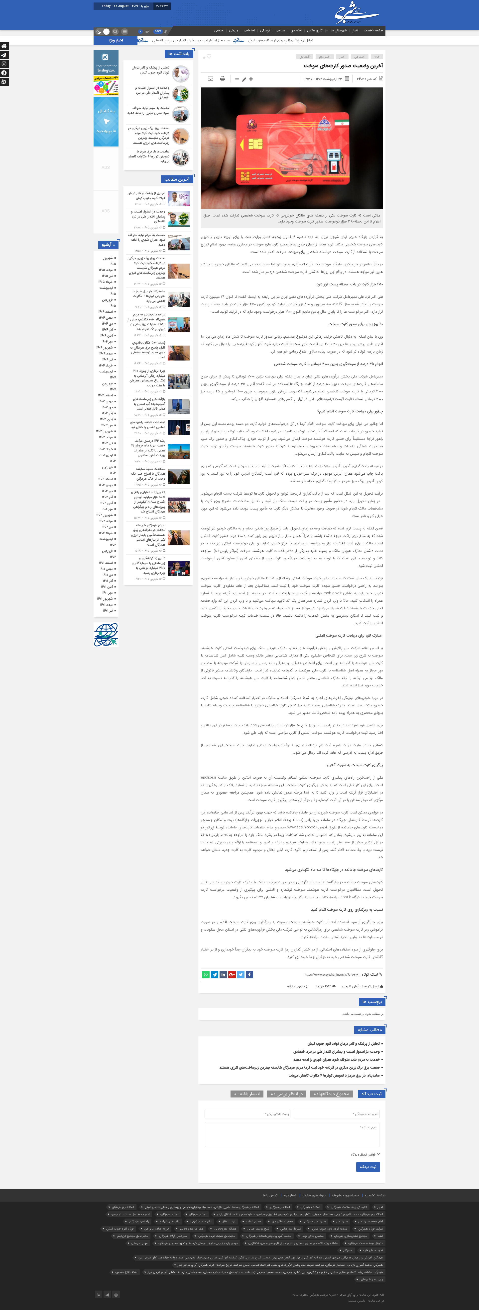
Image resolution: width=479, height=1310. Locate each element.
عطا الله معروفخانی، (191, 1228)
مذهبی (219, 30)
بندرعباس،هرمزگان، (314, 1221)
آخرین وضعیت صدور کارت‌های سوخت (343, 66)
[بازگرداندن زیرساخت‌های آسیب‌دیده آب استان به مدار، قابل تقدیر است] (158, 407)
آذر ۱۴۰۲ (107, 497)
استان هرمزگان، (169, 1214)
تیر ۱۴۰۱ (108, 610)
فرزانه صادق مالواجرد (156, 1228)
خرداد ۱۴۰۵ (105, 282)
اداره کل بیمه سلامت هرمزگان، (349, 1207)
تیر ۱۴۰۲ (107, 527)
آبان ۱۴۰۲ (106, 503)
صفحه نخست (373, 30)
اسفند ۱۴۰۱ (106, 563)
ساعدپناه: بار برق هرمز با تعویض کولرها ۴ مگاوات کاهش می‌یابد (334, 1075)
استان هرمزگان (197, 1214)
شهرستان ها (339, 30)
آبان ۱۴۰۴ (106, 335)
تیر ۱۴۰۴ (107, 359)
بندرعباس (342, 1221)
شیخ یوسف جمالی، (258, 1228)
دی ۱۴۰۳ (107, 407)
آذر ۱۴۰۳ (107, 413)
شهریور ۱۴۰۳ (104, 431)
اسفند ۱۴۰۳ (105, 395)
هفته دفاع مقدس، (126, 1272)
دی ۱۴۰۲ (107, 491)
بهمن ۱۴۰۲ (106, 485)
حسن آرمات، (253, 1221)
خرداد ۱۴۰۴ (106, 365)
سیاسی (280, 30)
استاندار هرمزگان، (279, 1207)
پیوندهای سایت (314, 1195)
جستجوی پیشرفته (345, 1195)
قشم (380, 1236)
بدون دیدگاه (296, 986)
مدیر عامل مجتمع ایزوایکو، (132, 1236)
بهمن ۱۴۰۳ (106, 401)
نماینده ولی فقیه (373, 1250)
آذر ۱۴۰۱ (108, 580)
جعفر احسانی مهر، (282, 1221)
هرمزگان (348, 1250)
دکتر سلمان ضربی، (201, 1221)
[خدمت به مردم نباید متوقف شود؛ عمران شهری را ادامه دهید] (158, 114)
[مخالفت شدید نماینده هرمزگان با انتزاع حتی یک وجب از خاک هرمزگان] (158, 477)
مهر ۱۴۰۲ (107, 509)
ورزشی (233, 30)
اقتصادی (296, 30)
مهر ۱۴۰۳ (107, 425)
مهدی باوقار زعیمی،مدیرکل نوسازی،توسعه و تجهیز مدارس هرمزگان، (198, 1243)
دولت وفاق (228, 1221)
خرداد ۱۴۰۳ (106, 449)
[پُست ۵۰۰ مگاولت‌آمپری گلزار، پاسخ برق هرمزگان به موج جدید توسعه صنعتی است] (158, 353)
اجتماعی (249, 30)
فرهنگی (265, 30)
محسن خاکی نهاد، (313, 1236)
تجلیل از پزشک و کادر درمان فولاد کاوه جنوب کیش (342, 40)
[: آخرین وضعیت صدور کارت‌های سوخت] (211, 78)
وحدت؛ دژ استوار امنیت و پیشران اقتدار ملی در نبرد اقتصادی (253, 40)
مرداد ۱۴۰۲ (106, 521)
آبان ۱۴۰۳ (106, 419)
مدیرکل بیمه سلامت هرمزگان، (365, 1243)
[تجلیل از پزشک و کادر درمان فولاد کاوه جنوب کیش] (158, 74)
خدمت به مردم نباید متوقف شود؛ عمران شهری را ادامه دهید (156, 40)
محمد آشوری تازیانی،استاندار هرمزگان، (268, 1236)
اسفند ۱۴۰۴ (105, 311)
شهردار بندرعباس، (290, 1228)
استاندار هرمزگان (310, 1207)
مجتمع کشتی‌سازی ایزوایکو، (350, 1236)
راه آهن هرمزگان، (138, 1221)
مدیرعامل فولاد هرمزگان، (172, 1236)
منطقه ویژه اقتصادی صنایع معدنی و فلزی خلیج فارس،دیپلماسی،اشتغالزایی (293, 1243)
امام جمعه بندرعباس (370, 1221)
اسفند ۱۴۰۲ (105, 479)
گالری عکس (315, 30)
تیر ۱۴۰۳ (107, 443)
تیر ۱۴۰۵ (107, 276)
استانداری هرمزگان (123, 1207)
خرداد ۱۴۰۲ (106, 533)
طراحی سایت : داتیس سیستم (366, 1300)
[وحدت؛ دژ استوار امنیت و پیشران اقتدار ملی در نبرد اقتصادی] (158, 94)
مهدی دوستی (139, 1243)
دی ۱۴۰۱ (108, 575)
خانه (377, 56)
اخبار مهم (325, 56)
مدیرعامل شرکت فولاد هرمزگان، (216, 1236)
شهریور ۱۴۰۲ (104, 515)
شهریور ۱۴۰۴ (104, 347)
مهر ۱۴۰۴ (107, 341)
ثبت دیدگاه (368, 1167)
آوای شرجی (350, 986)
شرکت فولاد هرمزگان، (370, 1228)
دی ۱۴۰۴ (107, 323)
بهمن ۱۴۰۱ (106, 569)
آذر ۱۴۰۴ (107, 329)
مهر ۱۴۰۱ (107, 592)
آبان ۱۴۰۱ (107, 586)
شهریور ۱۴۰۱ (105, 598)
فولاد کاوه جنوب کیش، (120, 1228)
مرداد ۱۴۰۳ (106, 437)
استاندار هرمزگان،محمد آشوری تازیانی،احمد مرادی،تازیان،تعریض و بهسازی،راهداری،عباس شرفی (201, 1207)
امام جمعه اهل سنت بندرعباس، (130, 1214)
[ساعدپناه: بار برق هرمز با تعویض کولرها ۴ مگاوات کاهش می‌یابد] (158, 157)
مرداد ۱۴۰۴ (106, 353)
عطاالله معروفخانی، (225, 1228)
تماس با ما (270, 1195)
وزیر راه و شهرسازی (371, 1279)
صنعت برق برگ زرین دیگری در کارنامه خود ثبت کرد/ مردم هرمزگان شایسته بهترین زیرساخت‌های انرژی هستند (299, 1067)
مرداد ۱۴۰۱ (106, 604)
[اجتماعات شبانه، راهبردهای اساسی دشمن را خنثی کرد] (158, 428)
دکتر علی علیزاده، (169, 1221)
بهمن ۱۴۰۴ (106, 317)
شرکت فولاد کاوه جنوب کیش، (329, 1228)
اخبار (355, 30)
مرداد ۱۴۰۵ (106, 270)
